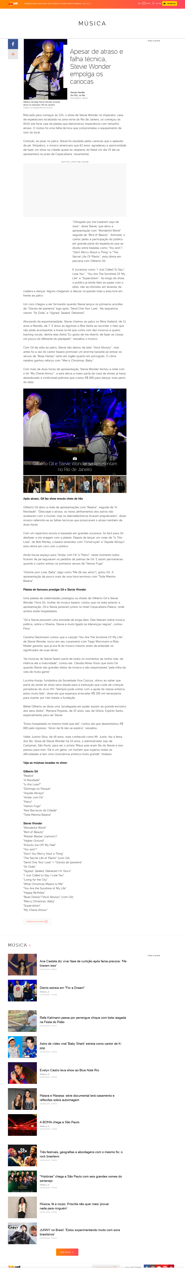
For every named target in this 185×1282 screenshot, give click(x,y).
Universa (102, 12)
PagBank (78, 4)
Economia (66, 12)
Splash (92, 12)
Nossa (140, 12)
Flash (20, 12)
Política (48, 12)
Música (92, 23)
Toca (157, 12)
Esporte (83, 12)
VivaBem (111, 12)
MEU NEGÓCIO (54, 4)
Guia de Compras (169, 12)
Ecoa (123, 12)
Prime (151, 12)
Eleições (28, 12)
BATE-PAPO (42, 4)
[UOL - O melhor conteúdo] (13, 4)
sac (139, 3)
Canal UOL (131, 12)
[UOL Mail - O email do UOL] (146, 3)
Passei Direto (67, 4)
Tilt (118, 12)
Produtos (11, 12)
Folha (75, 12)
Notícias (38, 12)
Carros (57, 12)
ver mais (65, 1252)
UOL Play (87, 4)
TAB (146, 12)
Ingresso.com (30, 4)
